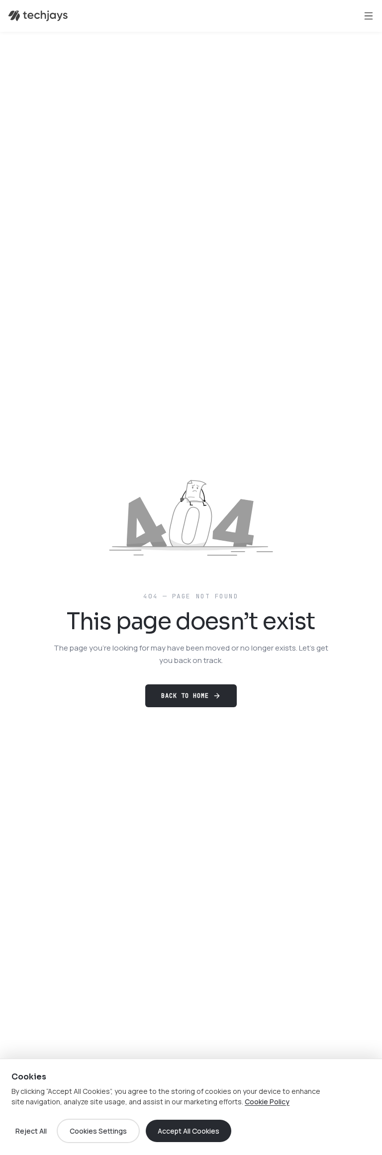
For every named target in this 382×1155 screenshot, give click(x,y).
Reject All (31, 1131)
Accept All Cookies (188, 1131)
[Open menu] (368, 15)
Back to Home (185, 696)
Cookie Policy (267, 1101)
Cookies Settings (98, 1131)
